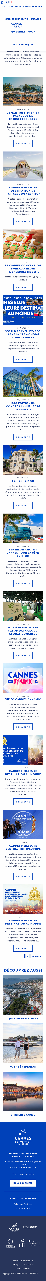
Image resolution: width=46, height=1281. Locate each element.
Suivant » (36, 956)
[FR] (10, 2)
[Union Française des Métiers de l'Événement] (30, 1227)
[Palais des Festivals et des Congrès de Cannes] (23, 1137)
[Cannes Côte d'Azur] (14, 1227)
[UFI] (22, 1243)
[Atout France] (34, 1243)
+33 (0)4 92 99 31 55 (24, 1174)
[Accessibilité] (2, 2)
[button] (6, 2)
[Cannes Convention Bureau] (16, 25)
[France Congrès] (10, 1243)
